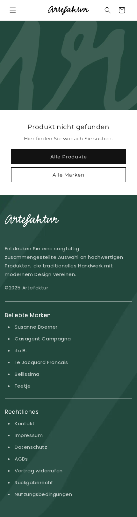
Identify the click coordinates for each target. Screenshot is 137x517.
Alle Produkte (68, 157)
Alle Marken (68, 175)
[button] (13, 10)
